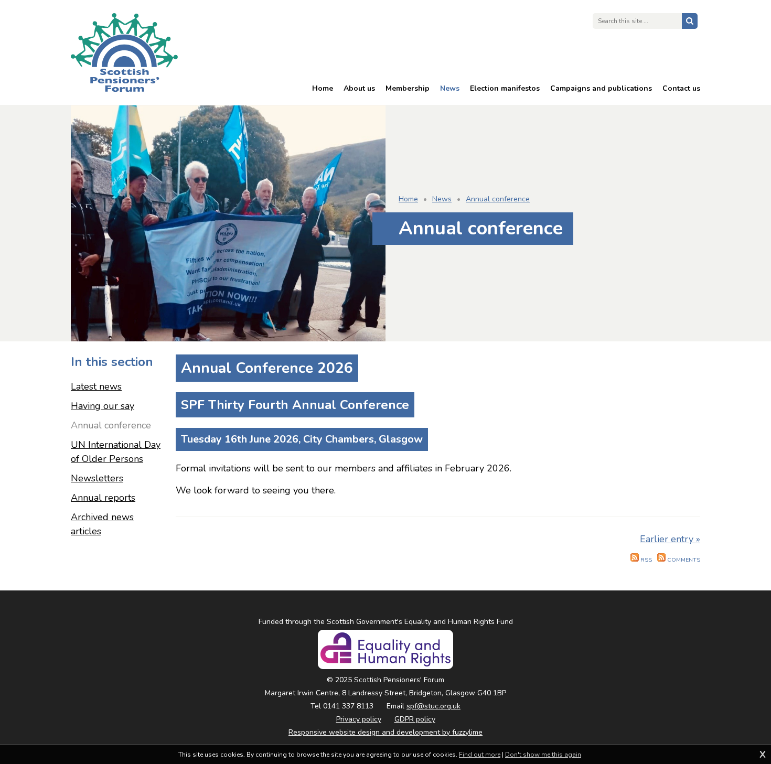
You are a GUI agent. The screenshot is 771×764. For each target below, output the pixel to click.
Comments (683, 560)
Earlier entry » (670, 539)
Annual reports (103, 497)
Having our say (102, 406)
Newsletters (97, 478)
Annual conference (498, 199)
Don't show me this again (543, 754)
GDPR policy (414, 719)
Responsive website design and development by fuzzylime (385, 732)
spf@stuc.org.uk (433, 706)
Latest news (96, 386)
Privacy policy (358, 719)
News (442, 199)
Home (408, 199)
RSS (645, 560)
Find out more (479, 754)
